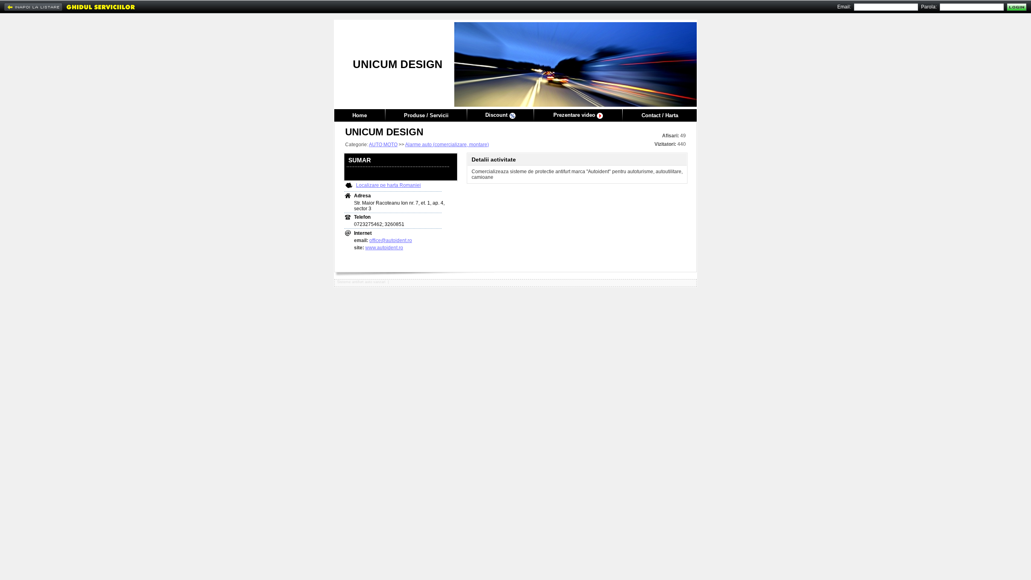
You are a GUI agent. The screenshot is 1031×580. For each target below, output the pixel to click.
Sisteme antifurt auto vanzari (361, 282)
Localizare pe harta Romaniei (388, 185)
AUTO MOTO (383, 144)
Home (359, 115)
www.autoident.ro (384, 248)
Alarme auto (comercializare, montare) (447, 144)
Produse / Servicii (426, 115)
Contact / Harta (660, 115)
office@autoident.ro (390, 240)
